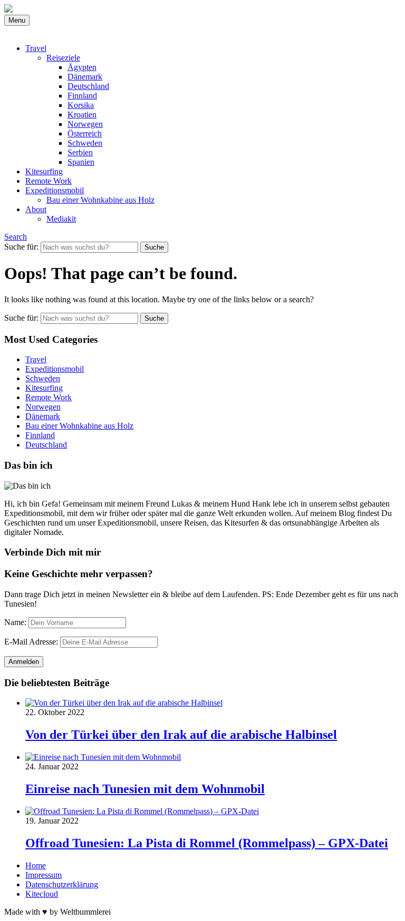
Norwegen (85, 124)
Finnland (82, 95)
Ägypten (82, 67)
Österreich (85, 133)
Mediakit (61, 218)
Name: (15, 622)
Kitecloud (41, 893)
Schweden (85, 142)
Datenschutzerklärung (61, 884)
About (35, 209)
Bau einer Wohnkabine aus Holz (100, 199)
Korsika (81, 105)
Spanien (81, 161)
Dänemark (85, 76)
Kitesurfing (44, 171)
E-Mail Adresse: (31, 641)
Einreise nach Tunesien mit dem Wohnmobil (145, 789)
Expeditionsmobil (54, 190)
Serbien (80, 152)
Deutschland (88, 86)
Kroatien (82, 114)
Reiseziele (63, 57)
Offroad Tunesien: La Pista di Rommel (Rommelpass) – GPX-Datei (206, 843)
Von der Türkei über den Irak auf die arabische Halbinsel (181, 734)
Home (35, 865)
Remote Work (48, 180)
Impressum (43, 874)
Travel (35, 48)
